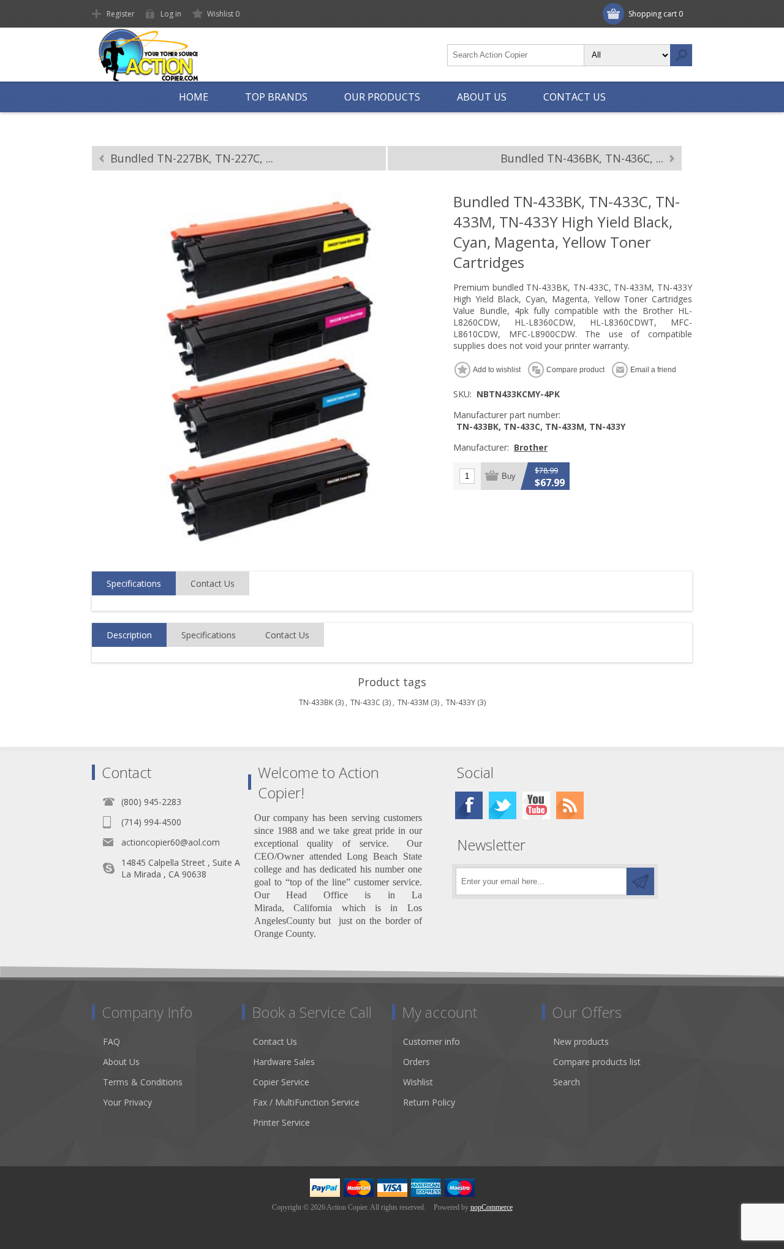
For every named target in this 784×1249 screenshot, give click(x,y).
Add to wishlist (497, 369)
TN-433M (413, 702)
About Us (121, 1062)
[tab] (134, 583)
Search (681, 55)
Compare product (575, 369)
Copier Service (281, 1082)
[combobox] (515, 55)
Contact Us (212, 583)
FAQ (111, 1041)
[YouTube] (536, 805)
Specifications (134, 583)
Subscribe (640, 881)
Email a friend (653, 369)
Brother (531, 447)
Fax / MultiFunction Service (306, 1102)
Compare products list (597, 1062)
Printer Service (281, 1122)
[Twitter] (502, 805)
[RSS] (570, 805)
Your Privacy (127, 1102)
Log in (170, 14)
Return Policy (429, 1102)
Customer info (431, 1041)
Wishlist (418, 1082)
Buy (509, 476)
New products (581, 1041)
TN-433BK (316, 702)
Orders (416, 1062)
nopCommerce (491, 1207)
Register (121, 14)
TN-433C (365, 702)
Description (129, 635)
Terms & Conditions (143, 1082)
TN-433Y (460, 702)
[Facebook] (469, 805)
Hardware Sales (284, 1062)
